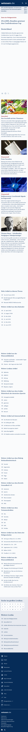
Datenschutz (4, 718)
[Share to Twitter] (8, 93)
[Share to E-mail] (2, 93)
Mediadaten (3, 723)
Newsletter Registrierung (7, 726)
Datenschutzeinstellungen (7, 719)
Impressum (3, 716)
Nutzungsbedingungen (6, 724)
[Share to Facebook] (5, 93)
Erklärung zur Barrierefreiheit (7, 721)
